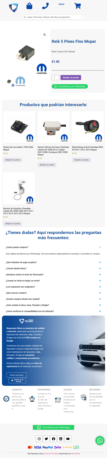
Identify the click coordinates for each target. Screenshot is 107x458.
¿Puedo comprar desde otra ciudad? (23, 299)
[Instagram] (39, 439)
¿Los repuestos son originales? (20, 287)
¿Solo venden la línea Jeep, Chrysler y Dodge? (27, 305)
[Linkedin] (60, 439)
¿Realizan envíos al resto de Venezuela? (25, 274)
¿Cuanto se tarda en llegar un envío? (23, 280)
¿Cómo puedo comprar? (17, 247)
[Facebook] (53, 439)
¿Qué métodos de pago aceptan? (21, 262)
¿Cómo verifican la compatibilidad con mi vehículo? (30, 311)
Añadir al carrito (71, 77)
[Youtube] (68, 439)
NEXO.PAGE (76, 454)
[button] (44, 34)
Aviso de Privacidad (51, 454)
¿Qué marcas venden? (16, 293)
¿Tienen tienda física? (16, 268)
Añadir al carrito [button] (12, 160)
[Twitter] (46, 439)
